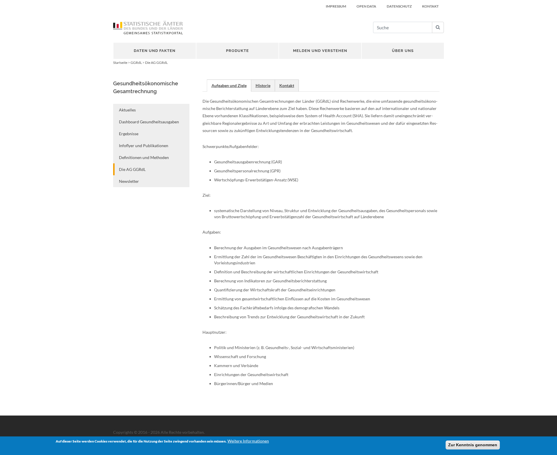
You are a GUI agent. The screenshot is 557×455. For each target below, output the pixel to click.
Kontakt (430, 6)
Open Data (366, 6)
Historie (263, 85)
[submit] (438, 27)
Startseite (120, 62)
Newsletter (129, 181)
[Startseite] (148, 27)
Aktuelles (127, 109)
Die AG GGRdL (132, 169)
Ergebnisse (128, 133)
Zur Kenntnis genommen (472, 445)
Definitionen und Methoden (144, 157)
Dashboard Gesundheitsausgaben (149, 121)
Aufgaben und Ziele (229, 85)
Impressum (336, 6)
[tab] (229, 85)
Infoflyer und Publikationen (143, 145)
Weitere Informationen (248, 440)
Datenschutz (399, 6)
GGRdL (136, 62)
